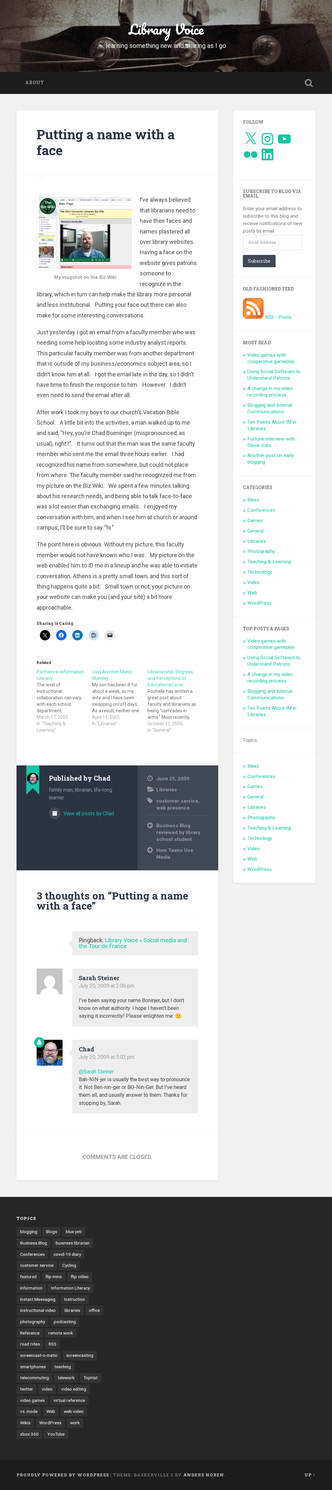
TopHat (90, 1377)
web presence (173, 808)
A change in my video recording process (270, 391)
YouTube (56, 1434)
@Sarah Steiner (96, 1072)
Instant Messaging (37, 1299)
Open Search (308, 83)
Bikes (253, 500)
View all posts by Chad (88, 813)
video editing (73, 1389)
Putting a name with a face (106, 142)
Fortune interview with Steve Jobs (271, 442)
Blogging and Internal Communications (269, 408)
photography (32, 1321)
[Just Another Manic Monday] (120, 698)
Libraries (166, 790)
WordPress (259, 603)
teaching (62, 1366)
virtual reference (69, 1400)
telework (66, 1377)
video (47, 1389)
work (75, 1422)
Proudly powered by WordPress (63, 1474)
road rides (30, 1344)
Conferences (261, 510)
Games (255, 520)
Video (253, 582)
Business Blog (33, 1242)
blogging (28, 1231)
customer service (177, 801)
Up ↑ (309, 1474)
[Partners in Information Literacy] (64, 701)
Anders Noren (203, 1474)
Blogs (51, 1231)
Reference (30, 1332)
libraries (72, 1310)
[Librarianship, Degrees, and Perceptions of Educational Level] (175, 701)
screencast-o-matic (38, 1355)
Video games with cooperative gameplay (270, 358)
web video (74, 1411)
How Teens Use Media (174, 853)
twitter (26, 1389)
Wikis (25, 1422)
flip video (80, 1276)
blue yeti (74, 1231)
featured (28, 1276)
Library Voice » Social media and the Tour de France (133, 943)
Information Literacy (70, 1287)
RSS (52, 1344)
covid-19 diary (67, 1254)
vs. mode (29, 1411)
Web (252, 593)
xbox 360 (29, 1434)
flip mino (53, 1276)
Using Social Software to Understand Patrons (274, 375)
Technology (259, 572)
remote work (60, 1332)
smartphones (33, 1366)
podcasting (65, 1321)
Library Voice (166, 28)
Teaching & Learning (269, 562)
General (255, 531)
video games (32, 1400)
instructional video (38, 1310)
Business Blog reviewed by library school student (178, 832)
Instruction (74, 1299)
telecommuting (34, 1377)
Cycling (69, 1265)
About (34, 83)
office (94, 1310)
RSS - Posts (277, 317)
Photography (261, 551)
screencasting (79, 1355)
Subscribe (259, 261)
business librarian (72, 1242)
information (31, 1287)
